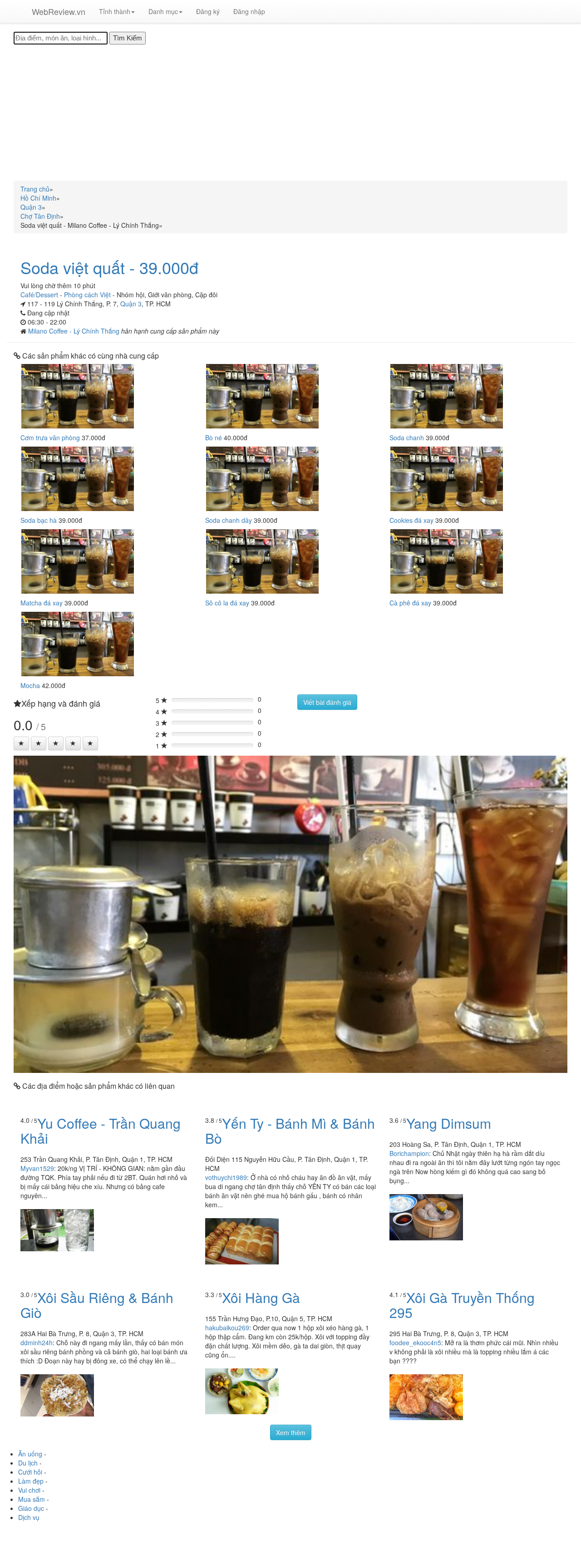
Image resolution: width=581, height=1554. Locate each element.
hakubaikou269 (227, 1327)
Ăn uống (30, 1453)
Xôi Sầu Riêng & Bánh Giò (96, 1305)
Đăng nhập (249, 11)
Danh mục (163, 11)
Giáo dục (31, 1508)
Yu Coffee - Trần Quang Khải (100, 1130)
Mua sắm (31, 1499)
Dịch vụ (28, 1517)
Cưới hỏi (30, 1471)
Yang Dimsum (448, 1123)
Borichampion (409, 1153)
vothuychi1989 (226, 1177)
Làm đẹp (31, 1480)
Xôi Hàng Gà (261, 1297)
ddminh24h (36, 1342)
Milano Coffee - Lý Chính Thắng (74, 330)
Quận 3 (131, 303)
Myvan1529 (37, 1168)
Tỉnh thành (114, 11)
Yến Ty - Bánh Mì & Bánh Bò (290, 1130)
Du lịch (28, 1462)
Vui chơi (29, 1490)
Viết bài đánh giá (327, 702)
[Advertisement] (290, 112)
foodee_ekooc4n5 (415, 1342)
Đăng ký (208, 11)
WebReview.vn (58, 11)
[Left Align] (21, 743)
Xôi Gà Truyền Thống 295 (462, 1305)
